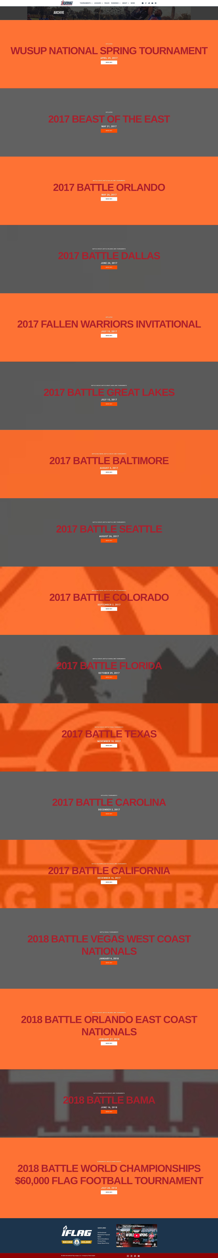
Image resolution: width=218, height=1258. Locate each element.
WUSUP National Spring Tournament (109, 50)
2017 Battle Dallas (109, 255)
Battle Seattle (108, 522)
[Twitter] (149, 3)
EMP (114, 180)
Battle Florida (108, 658)
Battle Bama (98, 1093)
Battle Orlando (108, 249)
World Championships (114, 1161)
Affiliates (109, 44)
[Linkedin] (155, 3)
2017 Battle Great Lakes (109, 392)
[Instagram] (128, 1256)
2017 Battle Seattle (109, 529)
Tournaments (85, 3)
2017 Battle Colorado (109, 597)
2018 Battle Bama (109, 1100)
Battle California (98, 863)
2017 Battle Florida (109, 665)
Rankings (115, 3)
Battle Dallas (107, 180)
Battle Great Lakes (108, 385)
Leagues (97, 3)
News (133, 3)
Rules (107, 3)
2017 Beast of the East (109, 119)
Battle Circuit (97, 180)
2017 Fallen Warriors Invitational (109, 324)
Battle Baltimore (97, 453)
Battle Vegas (104, 932)
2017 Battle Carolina (109, 802)
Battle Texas (109, 727)
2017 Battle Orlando (109, 187)
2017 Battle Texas (109, 734)
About (124, 3)
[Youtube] (152, 3)
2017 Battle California (109, 870)
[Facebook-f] (146, 3)
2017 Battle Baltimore (109, 460)
